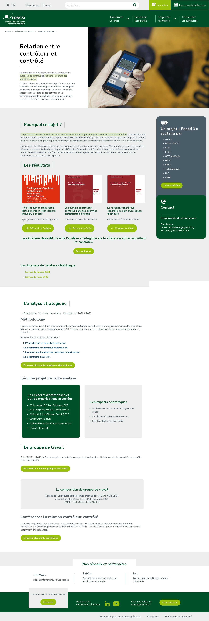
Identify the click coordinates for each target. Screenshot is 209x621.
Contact (46, 5)
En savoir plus (83, 251)
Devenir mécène (172, 185)
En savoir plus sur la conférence (40, 538)
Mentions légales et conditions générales (120, 616)
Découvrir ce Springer (40, 228)
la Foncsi (116, 18)
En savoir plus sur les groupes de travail (45, 468)
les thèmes (164, 18)
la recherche (141, 18)
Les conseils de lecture (192, 5)
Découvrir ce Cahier (82, 228)
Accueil (8, 31)
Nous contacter (170, 602)
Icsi (135, 573)
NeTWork (39, 575)
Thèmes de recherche (24, 31)
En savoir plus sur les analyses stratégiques (47, 365)
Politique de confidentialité (178, 616)
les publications (190, 18)
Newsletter (32, 5)
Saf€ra (87, 573)
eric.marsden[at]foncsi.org (181, 227)
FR (7, 5)
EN (13, 5)
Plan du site (153, 616)
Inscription (48, 602)
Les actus (162, 5)
